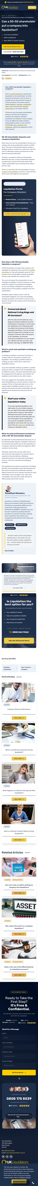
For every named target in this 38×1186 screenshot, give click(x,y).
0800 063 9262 (18, 52)
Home (3, 15)
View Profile (9, 551)
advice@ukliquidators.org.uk (15, 1153)
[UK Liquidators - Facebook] (3, 1156)
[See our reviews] (19, 56)
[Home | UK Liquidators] (10, 7)
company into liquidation (10, 172)
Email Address (7, 1042)
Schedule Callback (21, 1176)
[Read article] (19, 876)
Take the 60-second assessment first (18, 1116)
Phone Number (7, 1061)
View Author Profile (18, 588)
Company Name (7, 1052)
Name (4, 1033)
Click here (22, 425)
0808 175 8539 (19, 1099)
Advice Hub (11, 15)
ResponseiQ (12, 1179)
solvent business (16, 94)
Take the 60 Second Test (12, 46)
